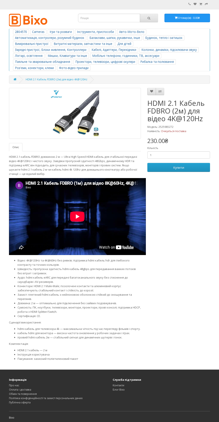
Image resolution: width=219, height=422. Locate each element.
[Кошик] (200, 4)
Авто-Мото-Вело (131, 32)
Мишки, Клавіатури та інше (67, 56)
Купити (178, 167)
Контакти (118, 385)
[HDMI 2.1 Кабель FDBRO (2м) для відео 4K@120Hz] (75, 113)
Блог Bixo (119, 389)
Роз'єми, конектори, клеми (34, 68)
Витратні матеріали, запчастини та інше (83, 44)
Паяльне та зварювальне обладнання (42, 62)
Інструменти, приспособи (95, 32)
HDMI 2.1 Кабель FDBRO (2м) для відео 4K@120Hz (56, 79)
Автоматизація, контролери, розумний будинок (49, 38)
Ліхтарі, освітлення (29, 56)
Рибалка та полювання (157, 62)
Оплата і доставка (20, 389)
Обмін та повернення (23, 394)
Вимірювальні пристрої (32, 44)
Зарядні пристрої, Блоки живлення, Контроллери (50, 50)
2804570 (21, 32)
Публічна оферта (20, 402)
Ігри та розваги (61, 32)
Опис (15, 147)
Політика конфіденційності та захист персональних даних (46, 398)
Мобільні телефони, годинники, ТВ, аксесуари (125, 56)
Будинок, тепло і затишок (163, 38)
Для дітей (124, 44)
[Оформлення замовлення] (206, 4)
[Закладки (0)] (195, 4)
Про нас (14, 385)
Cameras (38, 32)
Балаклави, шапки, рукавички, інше (114, 38)
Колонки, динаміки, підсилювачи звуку (169, 50)
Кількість (152, 148)
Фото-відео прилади (74, 68)
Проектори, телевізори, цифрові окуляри (105, 62)
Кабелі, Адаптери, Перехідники (114, 50)
